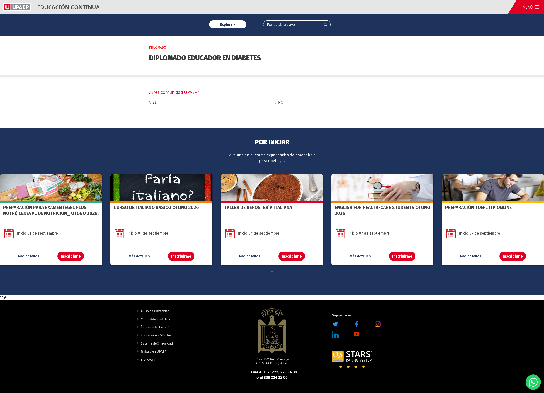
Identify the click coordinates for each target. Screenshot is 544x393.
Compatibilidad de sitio (157, 319)
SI (154, 102)
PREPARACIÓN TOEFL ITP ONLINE (368, 207)
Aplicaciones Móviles (156, 335)
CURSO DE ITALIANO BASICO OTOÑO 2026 (45, 207)
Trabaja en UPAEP (153, 351)
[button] (265, 271)
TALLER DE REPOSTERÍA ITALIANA (148, 207)
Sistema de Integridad (157, 343)
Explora (226, 24)
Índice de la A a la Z (155, 327)
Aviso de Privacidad (155, 311)
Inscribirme (71, 256)
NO (280, 102)
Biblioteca (148, 359)
